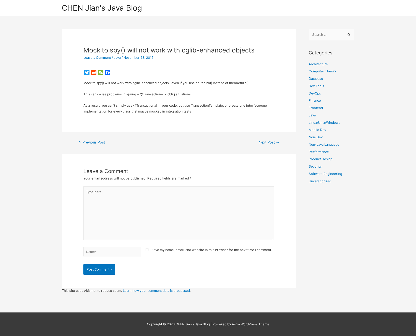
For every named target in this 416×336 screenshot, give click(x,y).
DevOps (315, 93)
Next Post (269, 142)
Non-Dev (316, 137)
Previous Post (91, 142)
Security (315, 166)
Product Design (321, 159)
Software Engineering (325, 174)
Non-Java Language (324, 144)
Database (316, 79)
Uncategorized (320, 181)
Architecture (318, 64)
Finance (315, 100)
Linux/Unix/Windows (324, 123)
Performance (319, 152)
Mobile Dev (317, 130)
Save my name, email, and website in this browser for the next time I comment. (211, 250)
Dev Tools (316, 86)
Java (117, 57)
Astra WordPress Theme (250, 324)
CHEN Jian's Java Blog (102, 7)
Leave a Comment (97, 57)
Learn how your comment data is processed (156, 291)
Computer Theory (322, 71)
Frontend (316, 108)
